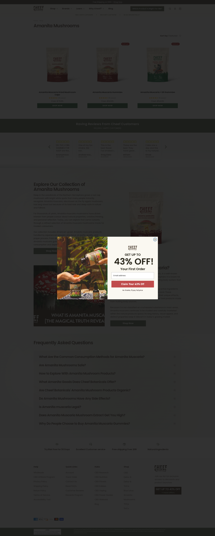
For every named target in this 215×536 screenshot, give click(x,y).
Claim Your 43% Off (132, 284)
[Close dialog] (155, 239)
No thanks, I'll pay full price (133, 290)
